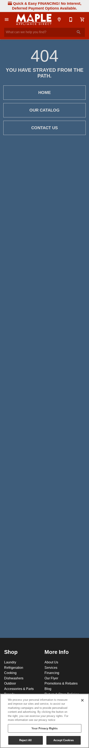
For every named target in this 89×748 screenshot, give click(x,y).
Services (50, 667)
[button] (7, 19)
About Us (51, 662)
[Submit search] (78, 32)
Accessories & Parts (19, 689)
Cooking (10, 673)
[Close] (82, 700)
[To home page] (34, 19)
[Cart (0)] (82, 19)
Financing (51, 673)
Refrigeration (13, 667)
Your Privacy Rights (44, 728)
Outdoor (10, 683)
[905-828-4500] (71, 19)
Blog (47, 689)
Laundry (10, 662)
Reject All (25, 740)
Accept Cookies (63, 740)
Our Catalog (44, 110)
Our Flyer (51, 678)
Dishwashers (13, 678)
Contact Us (44, 127)
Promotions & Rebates (61, 683)
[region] (44, 721)
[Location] (59, 19)
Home (44, 92)
